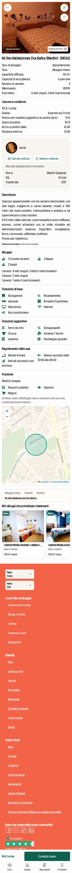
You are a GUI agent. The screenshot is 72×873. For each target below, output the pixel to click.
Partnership (14, 690)
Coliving (12, 623)
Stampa (12, 680)
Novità (11, 727)
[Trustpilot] (19, 848)
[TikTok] (23, 830)
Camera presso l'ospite (19, 605)
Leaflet (44, 481)
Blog (10, 662)
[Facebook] (8, 830)
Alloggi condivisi (16, 614)
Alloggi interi (14, 642)
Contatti (12, 756)
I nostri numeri (15, 717)
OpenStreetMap (60, 481)
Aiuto (10, 747)
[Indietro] (8, 12)
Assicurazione (15, 784)
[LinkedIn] (31, 830)
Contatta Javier (47, 856)
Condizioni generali (18, 708)
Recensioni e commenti (20, 802)
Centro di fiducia (16, 793)
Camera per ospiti (17, 633)
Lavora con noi (15, 671)
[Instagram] (16, 830)
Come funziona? (16, 774)
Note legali (13, 699)
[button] (7, 411)
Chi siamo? (13, 765)
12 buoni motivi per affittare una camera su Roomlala (34, 812)
